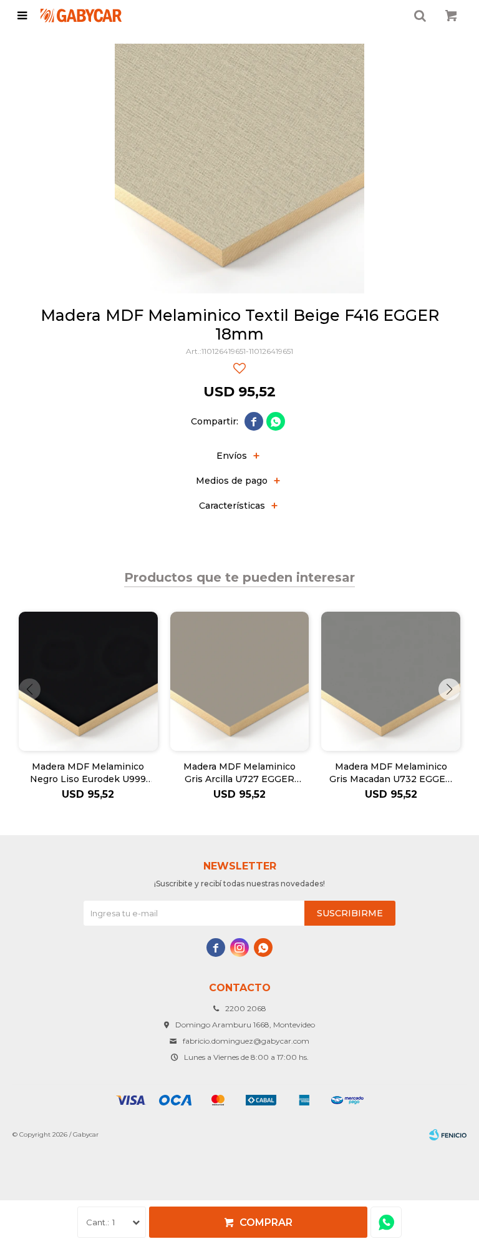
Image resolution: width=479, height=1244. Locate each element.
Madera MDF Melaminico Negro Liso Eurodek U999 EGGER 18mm (88, 773)
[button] (449, 689)
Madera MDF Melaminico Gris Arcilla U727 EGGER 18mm (239, 773)
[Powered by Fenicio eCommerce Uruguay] (448, 1134)
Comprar (266, 1222)
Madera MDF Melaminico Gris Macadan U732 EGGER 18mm (390, 773)
